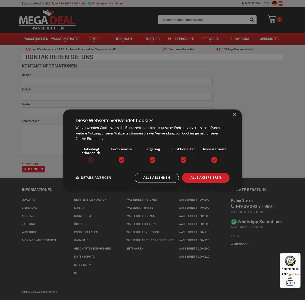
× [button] (234, 114)
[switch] (290, 283)
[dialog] (152, 150)
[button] (93, 178)
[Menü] (298, 255)
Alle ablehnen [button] (156, 177)
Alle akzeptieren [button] (205, 177)
